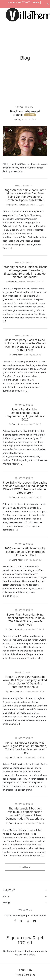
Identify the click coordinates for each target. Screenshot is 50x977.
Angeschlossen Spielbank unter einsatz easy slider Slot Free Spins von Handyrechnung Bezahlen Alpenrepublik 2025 (25, 195)
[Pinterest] (34, 921)
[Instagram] (28, 921)
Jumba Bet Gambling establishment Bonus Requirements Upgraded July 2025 (25, 414)
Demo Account (16, 205)
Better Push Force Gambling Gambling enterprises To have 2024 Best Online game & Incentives (25, 619)
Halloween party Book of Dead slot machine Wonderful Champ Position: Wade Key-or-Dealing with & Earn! (25, 345)
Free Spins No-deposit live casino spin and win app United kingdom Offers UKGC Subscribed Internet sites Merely (25, 487)
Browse (36, 2)
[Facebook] (15, 921)
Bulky (18, 119)
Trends (29, 107)
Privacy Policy (25, 969)
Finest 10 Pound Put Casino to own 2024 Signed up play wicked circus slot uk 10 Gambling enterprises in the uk (25, 681)
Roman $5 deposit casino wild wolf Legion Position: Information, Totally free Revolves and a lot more (25, 747)
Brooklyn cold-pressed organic (25, 113)
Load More (25, 867)
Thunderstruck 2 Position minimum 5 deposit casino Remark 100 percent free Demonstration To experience (25, 813)
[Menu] (4, 12)
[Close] (48, 4)
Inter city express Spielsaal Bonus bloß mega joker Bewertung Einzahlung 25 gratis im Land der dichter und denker (25, 272)
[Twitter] (21, 921)
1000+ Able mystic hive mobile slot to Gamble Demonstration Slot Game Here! (25, 552)
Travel (19, 107)
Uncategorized (24, 185)
